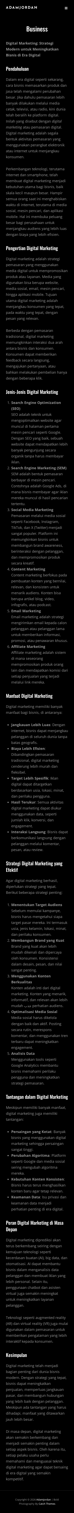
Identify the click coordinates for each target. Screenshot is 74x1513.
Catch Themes (47, 1503)
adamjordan (22, 8)
